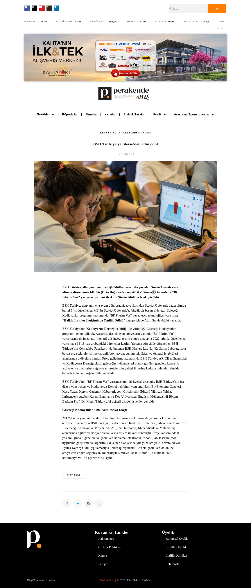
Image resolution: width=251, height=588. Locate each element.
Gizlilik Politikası (109, 547)
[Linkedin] (56, 8)
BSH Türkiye (73, 475)
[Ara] (217, 8)
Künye (102, 555)
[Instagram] (49, 8)
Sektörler (43, 114)
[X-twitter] (34, 8)
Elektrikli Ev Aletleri (118, 132)
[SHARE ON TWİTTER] (77, 503)
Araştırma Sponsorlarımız (191, 114)
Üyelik (157, 114)
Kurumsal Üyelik (177, 538)
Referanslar (173, 564)
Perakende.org (107, 580)
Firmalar (91, 114)
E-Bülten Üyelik (176, 547)
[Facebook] (27, 8)
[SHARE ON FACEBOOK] (66, 503)
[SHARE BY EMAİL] (88, 503)
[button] (99, 503)
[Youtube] (42, 8)
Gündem (144, 132)
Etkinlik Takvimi (134, 114)
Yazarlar (110, 114)
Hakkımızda (106, 538)
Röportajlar (70, 114)
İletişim (103, 564)
